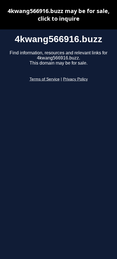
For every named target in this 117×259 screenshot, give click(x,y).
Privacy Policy (75, 79)
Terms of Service (45, 79)
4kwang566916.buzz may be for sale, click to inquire (59, 14)
